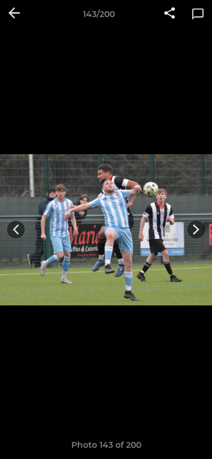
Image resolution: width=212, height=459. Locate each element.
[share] (170, 14)
